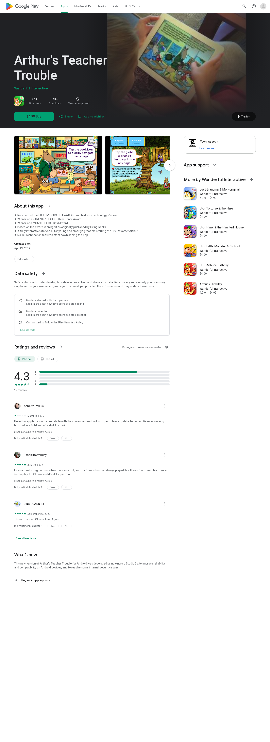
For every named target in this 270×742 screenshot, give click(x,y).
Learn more (32, 303)
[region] (69, 101)
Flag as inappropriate (32, 580)
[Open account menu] (263, 6)
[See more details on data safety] (27, 330)
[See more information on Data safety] (43, 273)
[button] (58, 165)
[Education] (24, 259)
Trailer (243, 116)
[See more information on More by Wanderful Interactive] (251, 179)
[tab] (49, 6)
